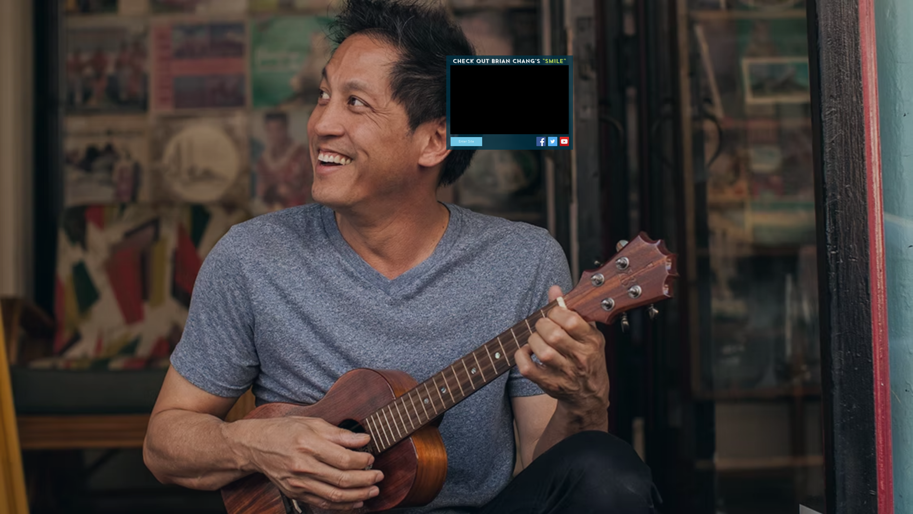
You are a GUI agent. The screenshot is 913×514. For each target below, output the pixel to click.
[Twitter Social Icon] (552, 141)
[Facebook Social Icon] (541, 141)
